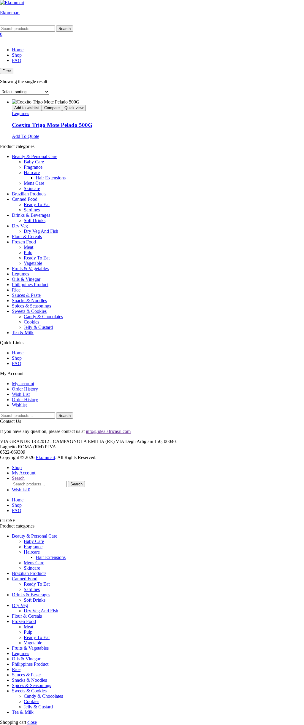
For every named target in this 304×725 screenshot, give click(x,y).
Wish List (21, 394)
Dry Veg (20, 225)
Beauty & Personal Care (34, 156)
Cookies (31, 321)
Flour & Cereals (27, 236)
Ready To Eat (37, 204)
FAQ (16, 60)
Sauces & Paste (26, 295)
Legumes (20, 113)
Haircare (32, 172)
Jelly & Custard (38, 327)
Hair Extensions (51, 177)
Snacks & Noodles (29, 300)
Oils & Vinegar (26, 279)
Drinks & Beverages (31, 215)
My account (23, 383)
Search (64, 28)
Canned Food (24, 199)
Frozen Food (24, 241)
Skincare (32, 188)
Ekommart (10, 12)
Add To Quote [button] (25, 136)
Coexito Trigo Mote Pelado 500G (52, 125)
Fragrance (33, 167)
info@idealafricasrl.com (108, 431)
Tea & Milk (23, 332)
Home (17, 49)
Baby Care (34, 161)
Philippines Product (30, 284)
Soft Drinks (34, 220)
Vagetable (33, 263)
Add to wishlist (26, 108)
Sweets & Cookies (29, 311)
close (32, 722)
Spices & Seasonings (31, 305)
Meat (28, 247)
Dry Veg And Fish (41, 231)
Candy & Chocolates (43, 316)
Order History (25, 388)
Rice (16, 289)
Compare (52, 108)
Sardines (32, 209)
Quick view (73, 108)
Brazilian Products (29, 193)
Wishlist (19, 404)
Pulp (28, 252)
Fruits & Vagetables (30, 268)
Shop (17, 55)
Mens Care (34, 183)
